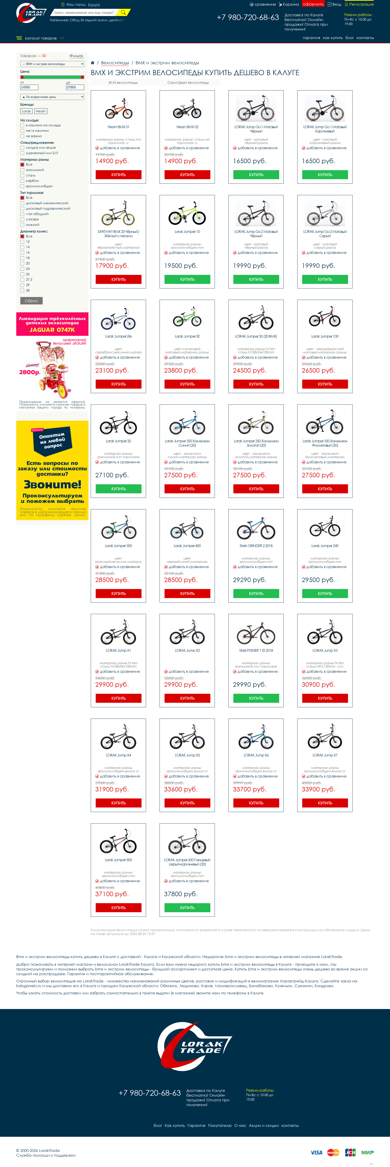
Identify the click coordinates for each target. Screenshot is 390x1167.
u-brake (32, 219)
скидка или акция (41, 147)
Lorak (26, 111)
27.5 (29, 279)
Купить (118, 174)
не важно (34, 136)
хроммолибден (39, 186)
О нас (240, 1125)
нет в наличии (37, 130)
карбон (32, 180)
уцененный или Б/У (42, 153)
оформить (313, 4)
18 (28, 258)
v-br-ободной (37, 214)
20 (28, 263)
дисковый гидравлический (48, 208)
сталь (30, 175)
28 (28, 290)
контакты (365, 37)
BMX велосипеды (123, 82)
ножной (32, 224)
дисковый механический (47, 203)
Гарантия (311, 37)
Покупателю (220, 1125)
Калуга (94, 5)
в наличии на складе (43, 125)
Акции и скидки (264, 1125)
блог (350, 37)
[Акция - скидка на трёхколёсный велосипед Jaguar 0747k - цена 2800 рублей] (52, 362)
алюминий (35, 170)
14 (28, 247)
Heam (41, 111)
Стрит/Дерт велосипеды (188, 82)
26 (28, 274)
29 (28, 285)
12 (28, 241)
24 (28, 268)
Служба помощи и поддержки (46, 1155)
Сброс (31, 300)
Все (29, 164)
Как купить (333, 37)
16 (28, 252)
